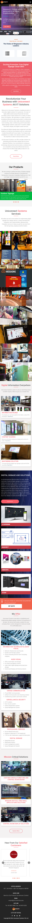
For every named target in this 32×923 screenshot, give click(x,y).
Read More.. (10, 416)
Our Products (12, 895)
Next (30, 189)
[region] (16, 19)
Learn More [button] (16, 91)
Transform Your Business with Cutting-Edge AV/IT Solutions (14, 12)
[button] (14, 33)
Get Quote (11, 606)
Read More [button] (16, 156)
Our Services (20, 895)
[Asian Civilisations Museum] (13, 53)
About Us (6, 895)
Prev (2, 189)
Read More (16, 246)
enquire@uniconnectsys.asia (16, 900)
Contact (26, 895)
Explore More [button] (16, 831)
